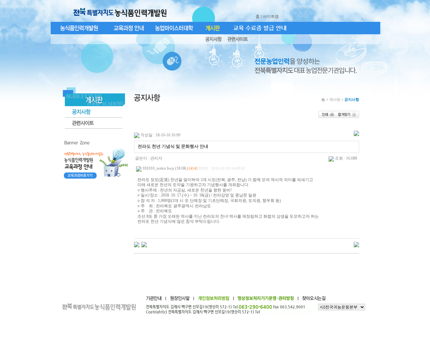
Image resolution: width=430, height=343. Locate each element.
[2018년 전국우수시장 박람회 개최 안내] (136, 244)
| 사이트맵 (270, 16)
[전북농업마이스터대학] (144, 244)
